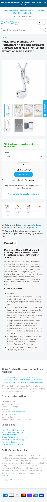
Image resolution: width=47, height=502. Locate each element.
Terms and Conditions (10, 442)
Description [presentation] (10, 243)
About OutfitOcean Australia (12, 432)
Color (6, 153)
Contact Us (45, 108)
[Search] (43, 30)
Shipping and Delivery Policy (13, 440)
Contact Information (9, 435)
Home (4, 37)
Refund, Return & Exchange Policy (15, 437)
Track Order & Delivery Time (13, 430)
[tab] (10, 243)
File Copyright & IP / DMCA (12, 444)
